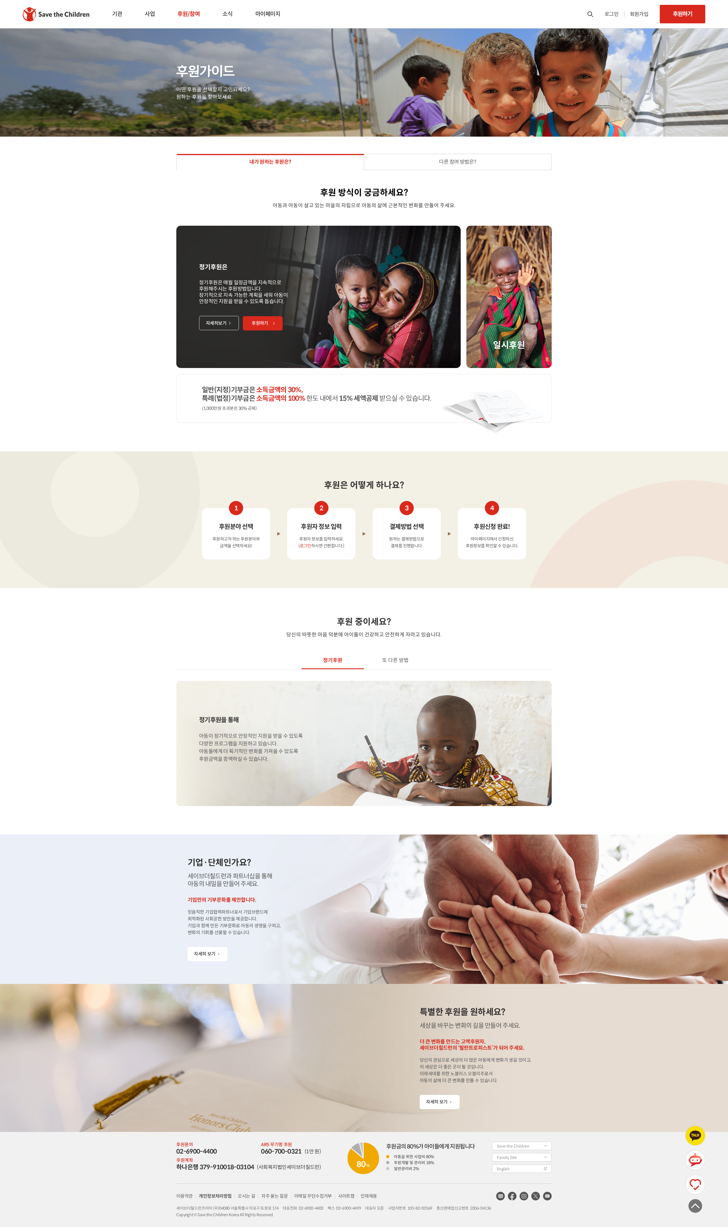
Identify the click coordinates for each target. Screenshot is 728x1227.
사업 (150, 14)
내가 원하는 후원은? (270, 162)
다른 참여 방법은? (457, 162)
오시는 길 (246, 1196)
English (503, 1168)
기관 (117, 14)
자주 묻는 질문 (274, 1196)
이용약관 (184, 1196)
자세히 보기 (204, 954)
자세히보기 (216, 323)
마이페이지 (267, 14)
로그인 (612, 14)
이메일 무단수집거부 (313, 1196)
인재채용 (369, 1196)
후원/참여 (188, 14)
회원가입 (639, 14)
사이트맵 (346, 1196)
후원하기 (682, 14)
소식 (227, 14)
